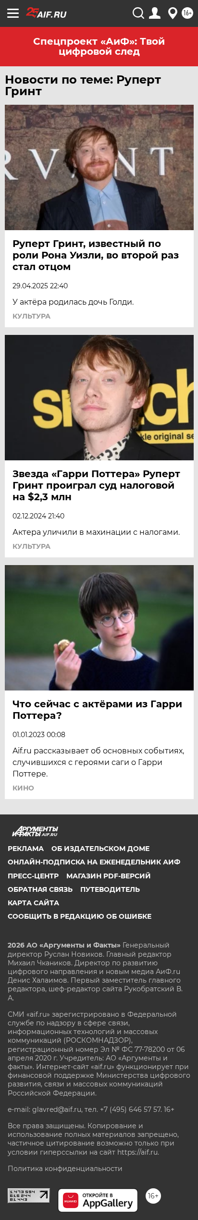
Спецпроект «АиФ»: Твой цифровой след (99, 46)
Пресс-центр (33, 876)
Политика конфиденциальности (65, 1168)
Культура (31, 316)
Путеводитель (110, 889)
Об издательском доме (100, 848)
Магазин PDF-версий (108, 876)
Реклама (26, 848)
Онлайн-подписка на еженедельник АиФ (94, 862)
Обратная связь (40, 889)
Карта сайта (33, 903)
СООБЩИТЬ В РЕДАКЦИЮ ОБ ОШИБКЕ (79, 916)
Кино (23, 788)
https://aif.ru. (138, 1152)
